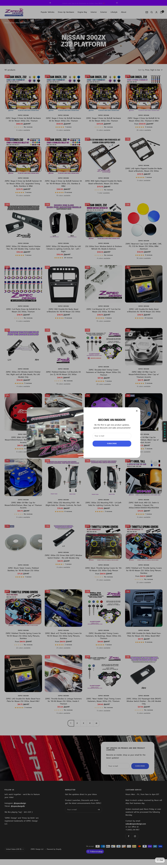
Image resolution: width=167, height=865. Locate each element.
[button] (164, 431)
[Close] (137, 411)
